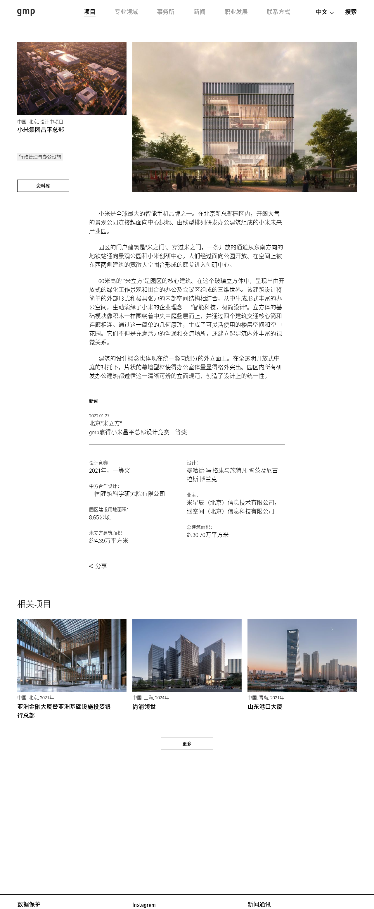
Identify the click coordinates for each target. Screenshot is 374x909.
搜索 (351, 12)
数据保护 (29, 904)
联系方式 (278, 12)
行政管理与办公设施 (40, 157)
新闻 (199, 12)
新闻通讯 (259, 904)
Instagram (144, 904)
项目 (90, 12)
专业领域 (126, 12)
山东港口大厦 (265, 706)
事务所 (165, 12)
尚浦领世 (144, 706)
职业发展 (236, 12)
